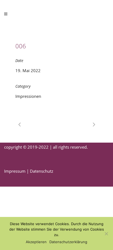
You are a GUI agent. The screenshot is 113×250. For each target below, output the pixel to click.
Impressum (15, 171)
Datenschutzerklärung (68, 242)
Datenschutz (41, 171)
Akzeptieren (36, 242)
